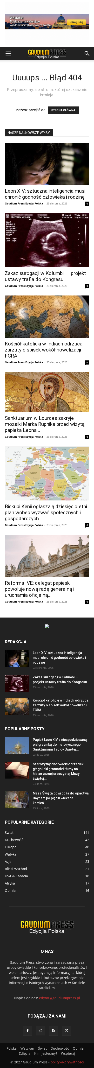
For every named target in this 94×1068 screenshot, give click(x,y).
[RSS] (53, 1031)
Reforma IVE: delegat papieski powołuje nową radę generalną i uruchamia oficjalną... (39, 589)
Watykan (27, 1048)
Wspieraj (68, 1053)
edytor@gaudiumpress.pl (59, 998)
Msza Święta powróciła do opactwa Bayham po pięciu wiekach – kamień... (61, 798)
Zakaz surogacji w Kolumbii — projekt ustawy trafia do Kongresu (45, 276)
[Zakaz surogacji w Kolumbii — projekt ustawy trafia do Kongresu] (47, 240)
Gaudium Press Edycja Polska (24, 203)
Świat (42, 1048)
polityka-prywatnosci (67, 1062)
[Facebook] (27, 1031)
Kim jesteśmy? (45, 1053)
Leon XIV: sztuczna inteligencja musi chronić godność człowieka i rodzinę (45, 194)
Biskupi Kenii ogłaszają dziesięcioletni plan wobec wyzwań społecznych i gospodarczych (46, 512)
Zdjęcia (24, 1053)
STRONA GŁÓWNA (63, 110)
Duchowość (60, 1048)
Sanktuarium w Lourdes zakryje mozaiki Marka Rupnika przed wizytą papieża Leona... (45, 424)
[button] (8, 53)
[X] (66, 1031)
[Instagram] (40, 1030)
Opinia (78, 1048)
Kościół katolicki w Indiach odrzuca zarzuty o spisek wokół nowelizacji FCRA (43, 350)
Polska (12, 1048)
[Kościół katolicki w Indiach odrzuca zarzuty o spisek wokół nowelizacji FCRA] (47, 316)
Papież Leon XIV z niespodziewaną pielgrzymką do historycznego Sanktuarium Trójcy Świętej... (60, 744)
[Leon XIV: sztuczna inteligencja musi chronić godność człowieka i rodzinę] (47, 164)
